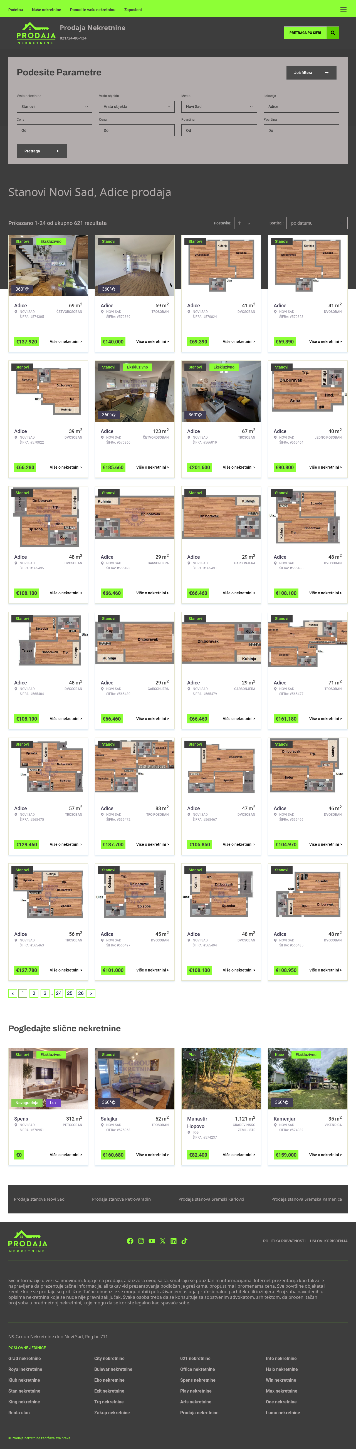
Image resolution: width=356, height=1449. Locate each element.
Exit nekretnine (109, 1391)
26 (81, 993)
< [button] (12, 993)
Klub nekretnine (24, 1380)
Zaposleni (133, 10)
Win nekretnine (281, 1380)
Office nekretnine (197, 1369)
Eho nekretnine (109, 1380)
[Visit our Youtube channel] (152, 1241)
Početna (15, 10)
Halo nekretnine (282, 1369)
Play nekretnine (196, 1391)
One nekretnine (281, 1402)
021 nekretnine (195, 1358)
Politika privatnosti (284, 1241)
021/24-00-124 (73, 38)
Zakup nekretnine (112, 1412)
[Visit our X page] (162, 1241)
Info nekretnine (281, 1358)
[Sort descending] (249, 223)
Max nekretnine (281, 1391)
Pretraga (32, 151)
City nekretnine (109, 1358)
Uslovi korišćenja (329, 1241)
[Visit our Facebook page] (130, 1241)
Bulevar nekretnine (113, 1369)
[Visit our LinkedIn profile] (173, 1241)
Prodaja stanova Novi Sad (39, 1199)
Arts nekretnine (195, 1402)
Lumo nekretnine (283, 1412)
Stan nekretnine (24, 1391)
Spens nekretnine (198, 1380)
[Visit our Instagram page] (141, 1241)
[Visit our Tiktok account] (184, 1241)
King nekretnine (24, 1402)
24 (59, 993)
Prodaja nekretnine (199, 1412)
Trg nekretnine (109, 1402)
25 (70, 993)
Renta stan (19, 1412)
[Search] (333, 32)
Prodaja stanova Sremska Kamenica (306, 1199)
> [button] (91, 993)
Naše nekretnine (46, 10)
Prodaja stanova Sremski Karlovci (211, 1199)
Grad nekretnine (24, 1358)
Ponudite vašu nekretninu (92, 10)
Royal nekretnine (25, 1369)
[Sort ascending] (239, 223)
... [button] (52, 993)
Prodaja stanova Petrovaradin (121, 1199)
